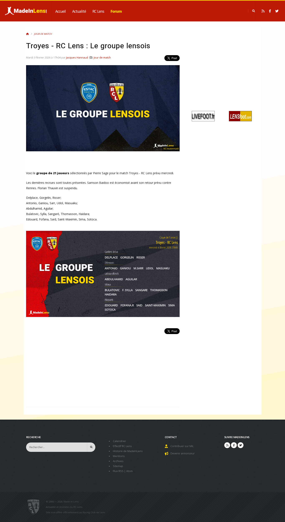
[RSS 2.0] (263, 11)
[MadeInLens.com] (35, 507)
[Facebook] (270, 11)
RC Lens (98, 11)
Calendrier (119, 441)
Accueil (60, 11)
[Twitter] (277, 11)
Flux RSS (118, 471)
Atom (129, 471)
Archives (118, 461)
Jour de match (43, 33)
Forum (116, 11)
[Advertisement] (103, 368)
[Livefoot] (203, 116)
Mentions (119, 456)
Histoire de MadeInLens (128, 451)
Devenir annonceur (182, 453)
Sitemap (118, 466)
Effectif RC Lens (122, 446)
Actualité (79, 11)
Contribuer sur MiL (182, 446)
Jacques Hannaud (77, 57)
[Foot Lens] (240, 116)
